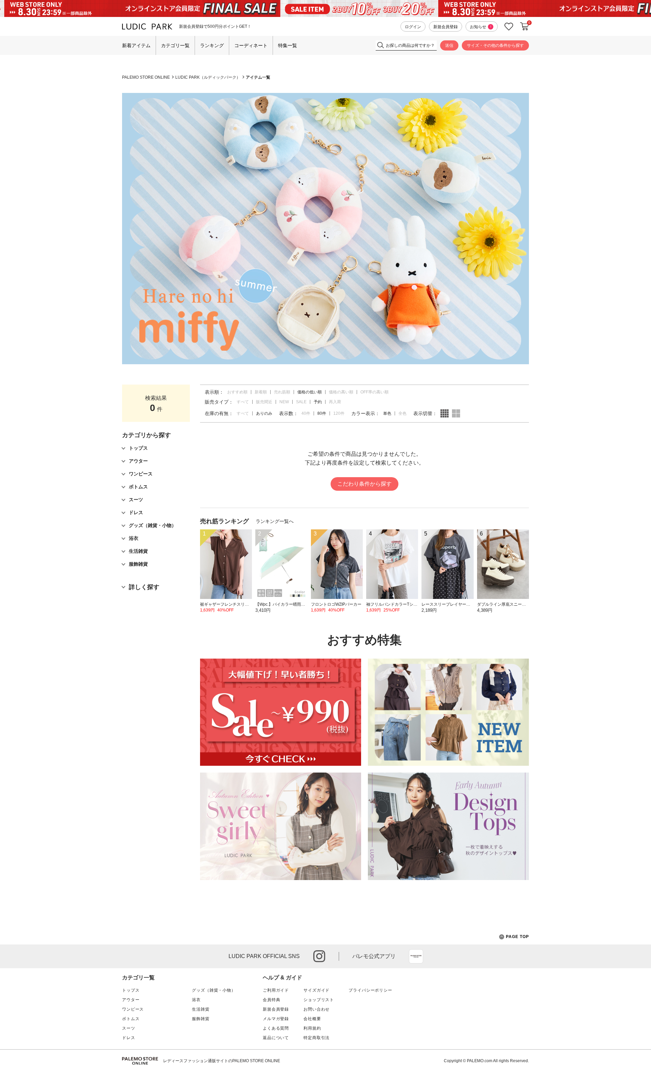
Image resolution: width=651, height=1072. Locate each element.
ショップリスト (318, 999)
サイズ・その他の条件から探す (495, 45)
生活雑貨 (200, 1009)
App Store (416, 956)
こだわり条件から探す (364, 484)
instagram (319, 956)
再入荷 (335, 401)
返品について (276, 1037)
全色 (402, 413)
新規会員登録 (445, 26)
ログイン (413, 26)
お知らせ (480, 26)
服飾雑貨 (200, 1018)
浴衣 (196, 999)
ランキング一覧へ (275, 521)
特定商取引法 (316, 1037)
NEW (284, 401)
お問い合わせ (316, 1009)
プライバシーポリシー (370, 990)
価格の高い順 (341, 392)
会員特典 (271, 999)
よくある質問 (276, 1028)
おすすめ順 (237, 392)
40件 (305, 413)
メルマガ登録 (276, 1018)
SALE (301, 401)
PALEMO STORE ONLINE (146, 77)
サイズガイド (316, 990)
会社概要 (312, 1018)
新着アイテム (136, 45)
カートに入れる (524, 26)
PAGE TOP (517, 936)
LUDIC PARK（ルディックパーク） (207, 77)
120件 (338, 413)
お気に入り (509, 27)
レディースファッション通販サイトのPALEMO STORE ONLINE (221, 1060)
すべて (243, 401)
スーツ (128, 1028)
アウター (130, 999)
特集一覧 (287, 45)
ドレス (128, 1037)
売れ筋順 (282, 392)
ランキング (212, 45)
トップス (130, 990)
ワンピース (133, 1009)
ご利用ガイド (276, 990)
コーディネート (251, 45)
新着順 (261, 392)
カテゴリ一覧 (175, 45)
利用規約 (312, 1028)
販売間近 (264, 401)
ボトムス (130, 1018)
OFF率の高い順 (374, 392)
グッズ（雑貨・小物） (213, 990)
